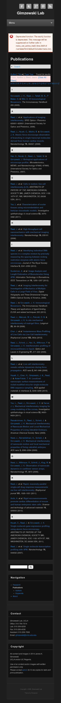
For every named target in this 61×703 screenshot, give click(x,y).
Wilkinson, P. (42, 342)
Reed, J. (30, 95)
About (15, 596)
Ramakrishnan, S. (18, 420)
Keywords (19, 593)
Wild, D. (24, 98)
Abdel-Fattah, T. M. (23, 378)
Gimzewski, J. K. (18, 95)
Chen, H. (24, 375)
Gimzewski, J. (17, 159)
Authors (18, 590)
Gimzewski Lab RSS (50, 6)
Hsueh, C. (23, 131)
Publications (18, 587)
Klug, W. (45, 462)
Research (17, 584)
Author (13, 74)
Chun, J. (14, 331)
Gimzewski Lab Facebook (21, 6)
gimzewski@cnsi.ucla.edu (26, 635)
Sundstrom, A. (17, 271)
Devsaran (34, 693)
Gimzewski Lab (37, 689)
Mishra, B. (33, 131)
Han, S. (14, 156)
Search (17, 66)
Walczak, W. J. (25, 317)
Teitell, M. (40, 156)
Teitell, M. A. (40, 95)
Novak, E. (22, 156)
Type (27, 74)
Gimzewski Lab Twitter (28, 6)
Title (20, 74)
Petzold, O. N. (39, 317)
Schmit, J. (23, 342)
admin (24, 670)
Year (31, 74)
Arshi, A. (14, 498)
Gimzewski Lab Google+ (35, 6)
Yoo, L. (14, 204)
